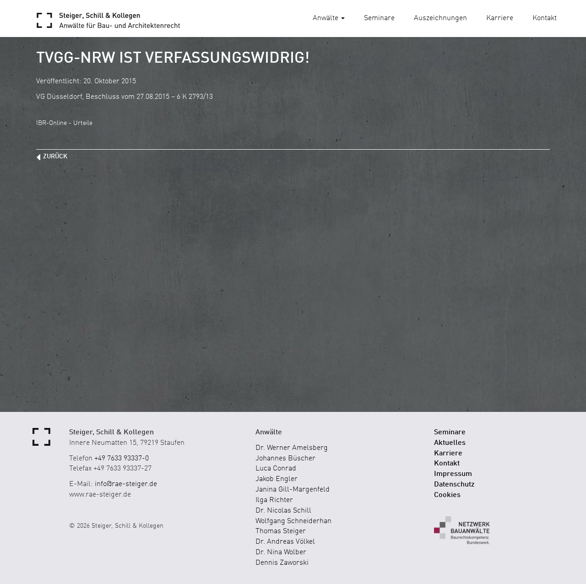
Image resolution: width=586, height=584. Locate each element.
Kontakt (544, 18)
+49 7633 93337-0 (121, 458)
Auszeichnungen (440, 18)
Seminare (379, 18)
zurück (55, 156)
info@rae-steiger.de (126, 484)
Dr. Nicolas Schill (283, 510)
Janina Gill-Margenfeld (292, 489)
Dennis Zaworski (282, 563)
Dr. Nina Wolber (280, 552)
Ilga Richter (274, 500)
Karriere (499, 18)
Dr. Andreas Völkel (285, 542)
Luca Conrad (275, 468)
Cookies (447, 495)
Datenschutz (454, 484)
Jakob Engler (276, 479)
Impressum (453, 474)
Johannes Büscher (285, 458)
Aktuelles (450, 443)
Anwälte (326, 18)
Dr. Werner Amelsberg (291, 448)
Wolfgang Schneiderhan (293, 521)
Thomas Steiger (280, 531)
